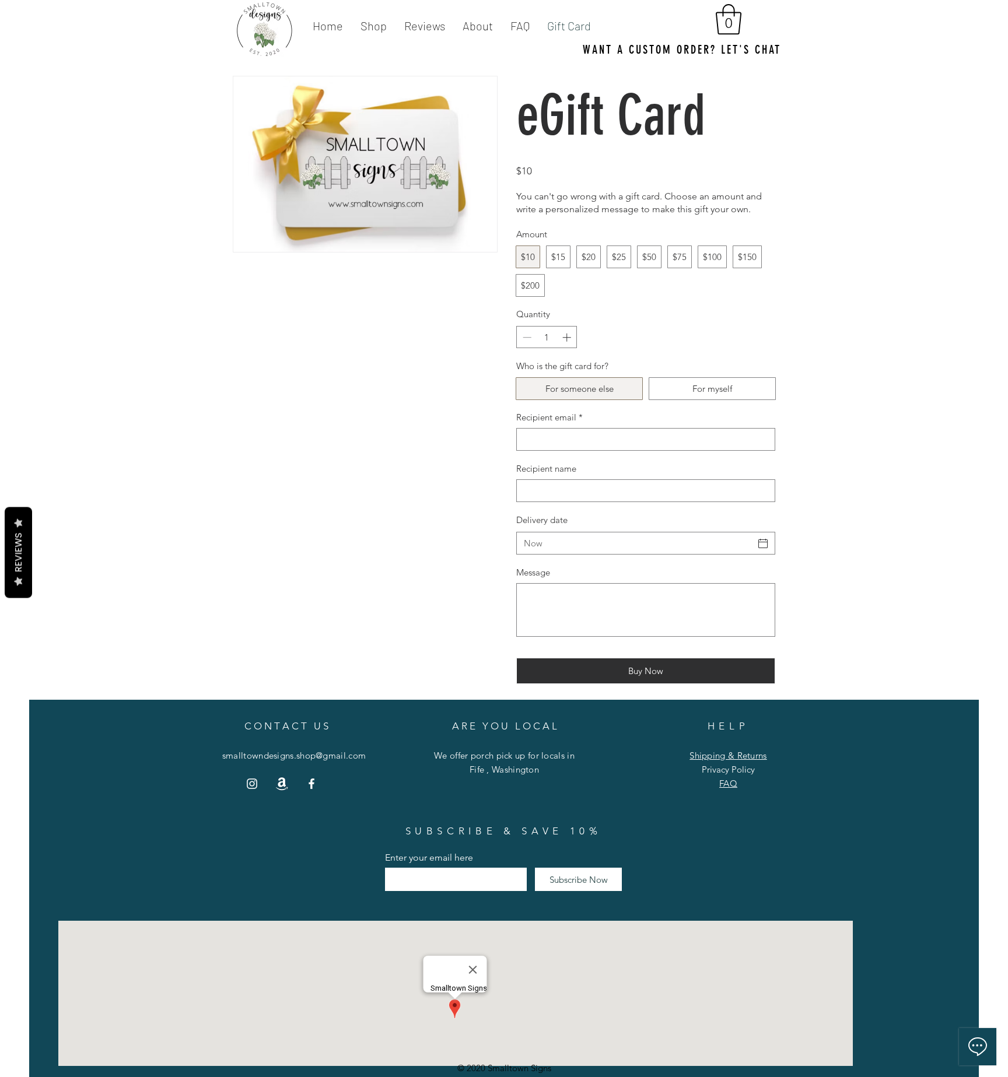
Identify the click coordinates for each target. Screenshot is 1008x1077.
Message (533, 572)
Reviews (18, 552)
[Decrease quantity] (526, 337)
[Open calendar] (763, 543)
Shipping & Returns (728, 755)
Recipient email (549, 417)
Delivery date (542, 519)
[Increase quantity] (568, 337)
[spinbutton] (547, 337)
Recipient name (546, 468)
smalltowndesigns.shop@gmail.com (294, 755)
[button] (728, 19)
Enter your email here (429, 857)
